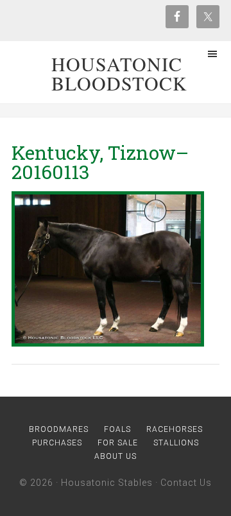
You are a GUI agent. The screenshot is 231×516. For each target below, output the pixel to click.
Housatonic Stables (107, 482)
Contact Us (186, 482)
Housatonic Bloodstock (119, 73)
